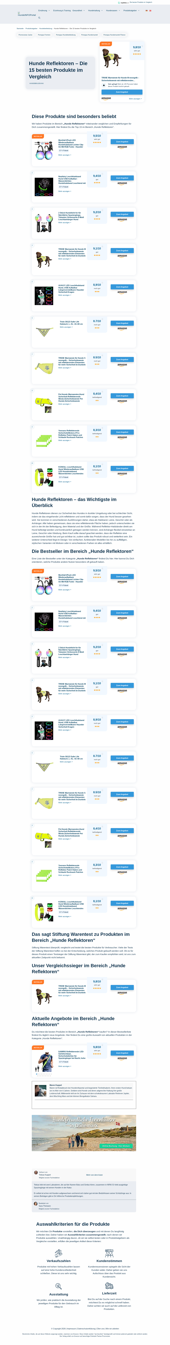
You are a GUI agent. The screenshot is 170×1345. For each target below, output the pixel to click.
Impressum (71, 1329)
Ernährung (42, 11)
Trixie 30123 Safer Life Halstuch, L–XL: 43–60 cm (71, 323)
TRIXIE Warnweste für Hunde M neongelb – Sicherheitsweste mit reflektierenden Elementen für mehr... (120, 79)
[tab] (36, 1074)
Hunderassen (111, 11)
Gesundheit (77, 11)
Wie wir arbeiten (112, 1329)
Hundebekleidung (45, 28)
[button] (39, 17)
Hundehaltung (94, 11)
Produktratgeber (130, 11)
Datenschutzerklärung (86, 1329)
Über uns (100, 1329)
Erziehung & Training (62, 11)
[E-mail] (36, 1104)
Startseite (20, 28)
